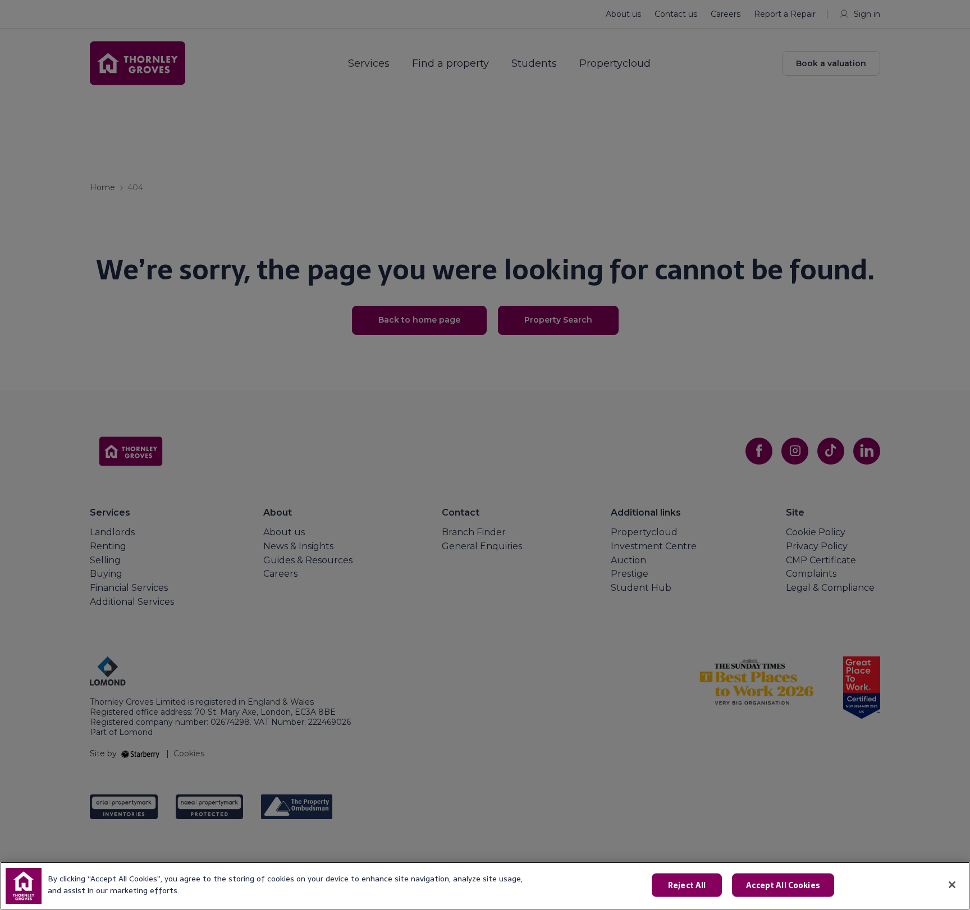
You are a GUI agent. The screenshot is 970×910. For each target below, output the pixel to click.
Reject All (687, 885)
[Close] (952, 884)
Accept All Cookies (783, 885)
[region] (485, 886)
